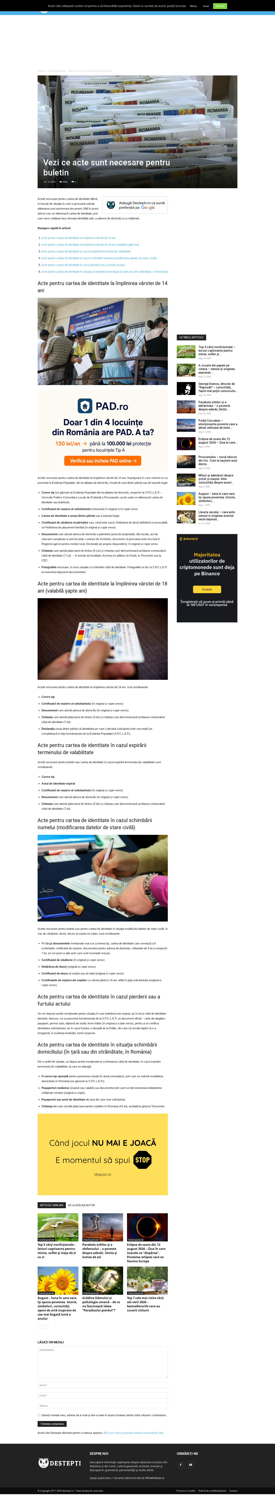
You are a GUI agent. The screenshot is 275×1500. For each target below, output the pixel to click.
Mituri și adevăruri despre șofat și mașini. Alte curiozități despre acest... (216, 479)
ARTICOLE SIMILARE (52, 1205)
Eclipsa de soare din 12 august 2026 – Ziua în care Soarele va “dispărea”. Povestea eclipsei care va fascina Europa (146, 1253)
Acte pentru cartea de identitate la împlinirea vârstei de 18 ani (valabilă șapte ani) (90, 244)
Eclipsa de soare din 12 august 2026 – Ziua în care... (217, 440)
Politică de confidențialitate (212, 1490)
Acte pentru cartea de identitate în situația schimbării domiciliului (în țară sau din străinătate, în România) (105, 271)
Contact (233, 1490)
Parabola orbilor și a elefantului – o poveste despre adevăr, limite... (214, 405)
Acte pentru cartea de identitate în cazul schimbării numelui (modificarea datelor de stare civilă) (99, 258)
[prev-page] (40, 1326)
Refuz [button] (193, 6)
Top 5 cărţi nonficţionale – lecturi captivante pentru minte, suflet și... (216, 350)
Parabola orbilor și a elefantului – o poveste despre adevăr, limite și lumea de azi (99, 1251)
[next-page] (46, 1326)
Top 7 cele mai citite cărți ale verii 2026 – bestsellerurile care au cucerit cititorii (145, 1304)
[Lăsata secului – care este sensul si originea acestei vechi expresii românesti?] (186, 516)
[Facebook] (180, 1465)
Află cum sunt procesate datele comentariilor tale (133, 1432)
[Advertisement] (137, 43)
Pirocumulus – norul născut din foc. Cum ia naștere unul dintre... (217, 460)
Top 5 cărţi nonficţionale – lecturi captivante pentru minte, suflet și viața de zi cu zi (57, 1251)
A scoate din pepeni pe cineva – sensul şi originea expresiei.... (216, 369)
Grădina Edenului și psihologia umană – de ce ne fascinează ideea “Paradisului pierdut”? (101, 1304)
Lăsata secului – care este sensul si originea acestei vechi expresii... (216, 515)
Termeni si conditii (185, 1490)
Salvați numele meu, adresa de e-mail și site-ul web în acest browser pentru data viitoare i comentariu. (104, 1415)
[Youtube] (190, 1465)
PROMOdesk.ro (154, 1478)
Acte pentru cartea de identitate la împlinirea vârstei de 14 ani (78, 237)
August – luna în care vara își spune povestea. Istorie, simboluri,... (216, 497)
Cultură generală (56, 70)
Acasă (41, 70)
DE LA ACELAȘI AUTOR (81, 1205)
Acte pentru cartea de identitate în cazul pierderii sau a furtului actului (83, 264)
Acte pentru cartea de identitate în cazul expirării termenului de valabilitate (86, 251)
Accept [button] (220, 6)
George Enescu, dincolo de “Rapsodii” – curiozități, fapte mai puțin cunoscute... (217, 387)
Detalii (206, 6)
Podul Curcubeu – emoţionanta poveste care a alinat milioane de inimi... (217, 424)
